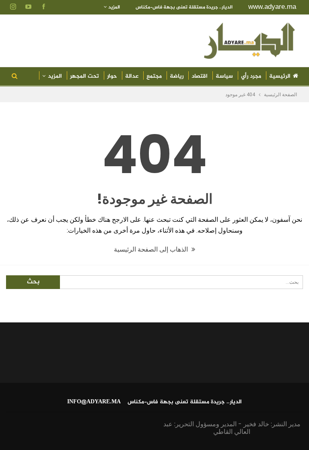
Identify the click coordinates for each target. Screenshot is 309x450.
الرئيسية (279, 76)
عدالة (131, 76)
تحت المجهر (84, 76)
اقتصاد (200, 76)
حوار (112, 76)
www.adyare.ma (272, 6)
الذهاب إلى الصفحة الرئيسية (152, 249)
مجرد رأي (251, 76)
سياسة (224, 76)
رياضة (176, 76)
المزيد (113, 7)
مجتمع (154, 76)
